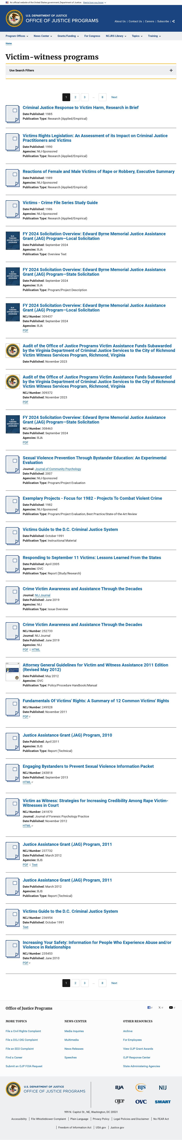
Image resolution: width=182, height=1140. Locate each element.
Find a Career (14, 1057)
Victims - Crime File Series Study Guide (60, 202)
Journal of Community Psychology (58, 469)
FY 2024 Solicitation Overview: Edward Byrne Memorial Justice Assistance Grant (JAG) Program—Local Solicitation (94, 236)
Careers (149, 21)
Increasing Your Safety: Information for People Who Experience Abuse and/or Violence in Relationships (97, 945)
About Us (120, 21)
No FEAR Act (161, 1119)
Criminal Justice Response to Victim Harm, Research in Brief (81, 107)
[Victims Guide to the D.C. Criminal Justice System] (13, 544)
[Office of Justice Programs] (14, 18)
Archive (127, 1031)
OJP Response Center (136, 1057)
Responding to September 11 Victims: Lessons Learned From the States (92, 557)
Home (9, 43)
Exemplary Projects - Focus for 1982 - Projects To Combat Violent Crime (92, 498)
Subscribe (163, 21)
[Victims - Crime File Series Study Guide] (13, 217)
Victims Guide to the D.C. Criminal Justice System (70, 529)
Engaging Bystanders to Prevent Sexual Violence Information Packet (88, 766)
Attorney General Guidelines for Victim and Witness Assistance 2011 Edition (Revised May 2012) (95, 667)
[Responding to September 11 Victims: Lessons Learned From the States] (13, 572)
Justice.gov (117, 1127)
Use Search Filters (21, 70)
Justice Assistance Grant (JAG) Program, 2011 (67, 844)
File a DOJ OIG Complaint (22, 1040)
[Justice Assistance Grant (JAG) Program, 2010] (13, 749)
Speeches (71, 1057)
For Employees (132, 1040)
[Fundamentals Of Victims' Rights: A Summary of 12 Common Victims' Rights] (13, 715)
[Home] (62, 18)
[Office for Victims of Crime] (141, 1104)
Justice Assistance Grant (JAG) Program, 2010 (67, 735)
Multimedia (72, 1040)
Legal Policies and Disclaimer (131, 1119)
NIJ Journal (42, 595)
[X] (162, 1010)
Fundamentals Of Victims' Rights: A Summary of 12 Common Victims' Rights (96, 700)
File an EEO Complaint (20, 1048)
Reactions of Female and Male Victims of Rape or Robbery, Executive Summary (99, 171)
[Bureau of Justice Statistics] (141, 1092)
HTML (36, 649)
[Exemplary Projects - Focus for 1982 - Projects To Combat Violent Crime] (13, 513)
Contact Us (135, 21)
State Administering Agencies (141, 1066)
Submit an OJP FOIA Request (24, 1066)
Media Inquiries (74, 1031)
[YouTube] (173, 1010)
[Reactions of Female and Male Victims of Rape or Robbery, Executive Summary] (13, 186)
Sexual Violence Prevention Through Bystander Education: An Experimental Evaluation (94, 460)
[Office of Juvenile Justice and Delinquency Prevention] (119, 1105)
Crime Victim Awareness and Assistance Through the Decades (82, 588)
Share (176, 23)
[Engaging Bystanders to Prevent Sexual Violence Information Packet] (13, 781)
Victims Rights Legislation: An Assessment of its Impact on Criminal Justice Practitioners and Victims (95, 138)
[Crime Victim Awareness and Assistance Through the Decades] (13, 603)
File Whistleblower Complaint (48, 1119)
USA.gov (101, 1127)
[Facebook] (151, 1010)
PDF (25, 330)
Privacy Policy (101, 1119)
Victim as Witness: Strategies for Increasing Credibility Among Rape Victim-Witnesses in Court (95, 803)
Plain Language (79, 1119)
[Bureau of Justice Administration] (119, 1090)
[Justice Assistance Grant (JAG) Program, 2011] (13, 859)
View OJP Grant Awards (138, 1048)
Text (35, 864)
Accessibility (19, 1119)
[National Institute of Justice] (162, 1090)
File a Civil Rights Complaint (23, 1031)
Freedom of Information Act (74, 1127)
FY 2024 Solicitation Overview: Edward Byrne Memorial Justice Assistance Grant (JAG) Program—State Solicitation (94, 272)
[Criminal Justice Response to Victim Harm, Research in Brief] (13, 122)
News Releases (74, 1048)
